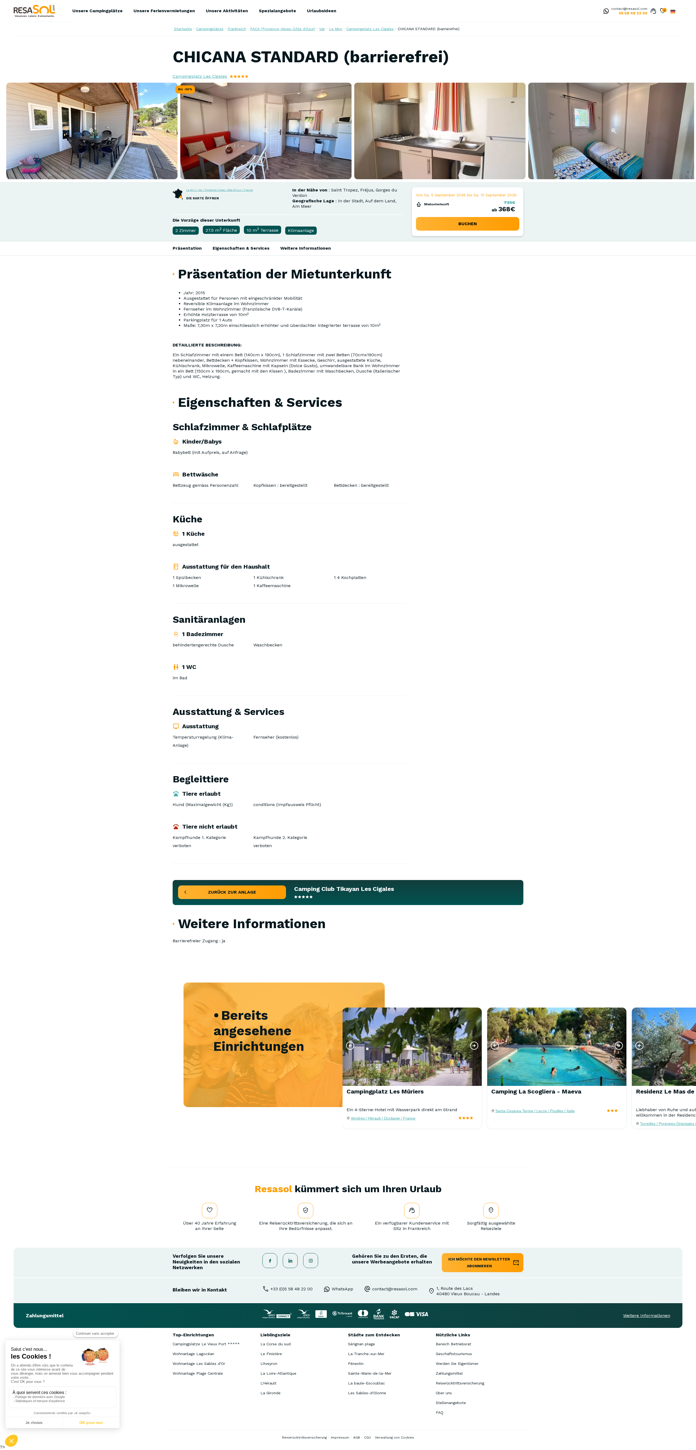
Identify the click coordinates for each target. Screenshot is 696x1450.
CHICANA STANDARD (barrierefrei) (428, 29)
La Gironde (270, 1393)
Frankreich (237, 29)
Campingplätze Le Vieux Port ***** (206, 1344)
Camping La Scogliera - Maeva (536, 1091)
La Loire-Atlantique (278, 1373)
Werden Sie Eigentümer (457, 1363)
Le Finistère (271, 1354)
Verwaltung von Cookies (394, 1437)
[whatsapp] (604, 11)
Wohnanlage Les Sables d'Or (199, 1363)
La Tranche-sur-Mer (366, 1354)
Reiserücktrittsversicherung (460, 1383)
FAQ (439, 1412)
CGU (367, 1437)
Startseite (183, 29)
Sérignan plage (361, 1344)
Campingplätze (209, 29)
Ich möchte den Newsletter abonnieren (479, 1262)
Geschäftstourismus (454, 1354)
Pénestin (355, 1363)
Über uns (444, 1393)
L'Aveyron (268, 1363)
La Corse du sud (275, 1344)
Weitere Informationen (305, 248)
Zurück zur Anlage (232, 892)
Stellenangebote (451, 1403)
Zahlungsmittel (449, 1373)
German (672, 12)
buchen (467, 223)
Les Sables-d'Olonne (367, 1393)
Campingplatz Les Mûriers (385, 1091)
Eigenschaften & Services (241, 248)
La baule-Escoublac (366, 1383)
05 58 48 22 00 (633, 13)
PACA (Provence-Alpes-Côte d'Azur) (282, 29)
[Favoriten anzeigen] (663, 11)
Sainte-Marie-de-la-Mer (369, 1373)
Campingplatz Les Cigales (370, 29)
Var (322, 29)
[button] (350, 1046)
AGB (356, 1437)
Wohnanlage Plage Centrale (198, 1373)
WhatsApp (342, 1288)
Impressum (340, 1437)
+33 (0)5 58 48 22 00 (292, 1288)
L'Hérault (268, 1383)
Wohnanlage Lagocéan (193, 1354)
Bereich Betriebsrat (453, 1344)
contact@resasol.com (629, 9)
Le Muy (335, 29)
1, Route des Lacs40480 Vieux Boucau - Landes (468, 1291)
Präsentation (187, 248)
